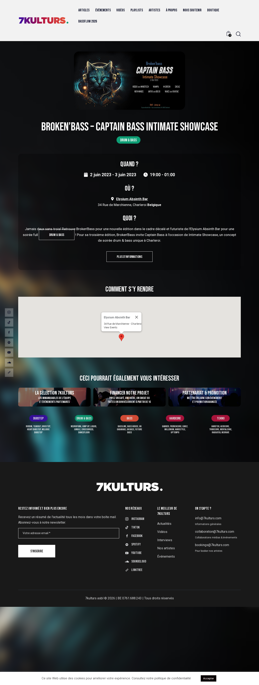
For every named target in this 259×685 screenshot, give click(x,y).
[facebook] (9, 332)
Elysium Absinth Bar (132, 199)
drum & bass (56, 235)
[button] (121, 337)
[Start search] (238, 34)
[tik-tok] (9, 322)
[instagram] (9, 312)
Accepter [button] (208, 678)
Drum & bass (128, 140)
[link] (9, 372)
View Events (110, 327)
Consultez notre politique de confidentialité (161, 678)
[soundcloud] (9, 362)
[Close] (136, 317)
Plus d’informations (129, 257)
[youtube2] (9, 352)
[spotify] (9, 342)
